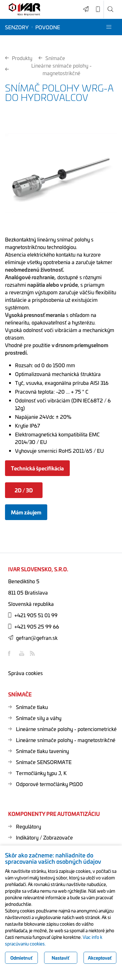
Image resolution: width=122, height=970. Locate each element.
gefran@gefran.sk (37, 637)
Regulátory (28, 826)
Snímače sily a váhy (38, 718)
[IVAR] (24, 9)
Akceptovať (100, 958)
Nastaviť (60, 958)
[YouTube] (22, 653)
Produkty (22, 57)
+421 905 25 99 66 (36, 626)
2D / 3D (24, 490)
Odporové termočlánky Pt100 (49, 784)
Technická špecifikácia (37, 468)
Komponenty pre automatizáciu (54, 814)
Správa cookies (25, 672)
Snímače (55, 57)
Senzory (17, 27)
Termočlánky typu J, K (41, 773)
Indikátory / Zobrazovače (44, 837)
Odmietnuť (21, 958)
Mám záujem (26, 512)
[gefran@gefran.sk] (85, 9)
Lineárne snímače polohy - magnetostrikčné (61, 69)
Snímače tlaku (32, 707)
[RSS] (33, 653)
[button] (109, 27)
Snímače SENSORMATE (44, 762)
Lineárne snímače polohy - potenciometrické (66, 729)
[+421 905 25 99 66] (98, 9)
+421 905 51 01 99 (36, 615)
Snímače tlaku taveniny (42, 751)
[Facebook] (11, 653)
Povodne (47, 27)
